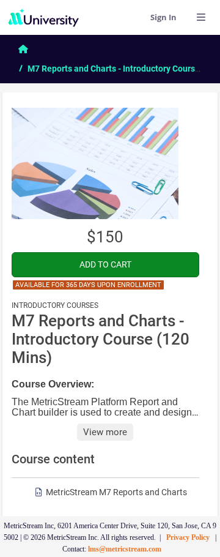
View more (105, 432)
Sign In (163, 17)
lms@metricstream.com (124, 549)
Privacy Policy (188, 537)
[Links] (201, 17)
